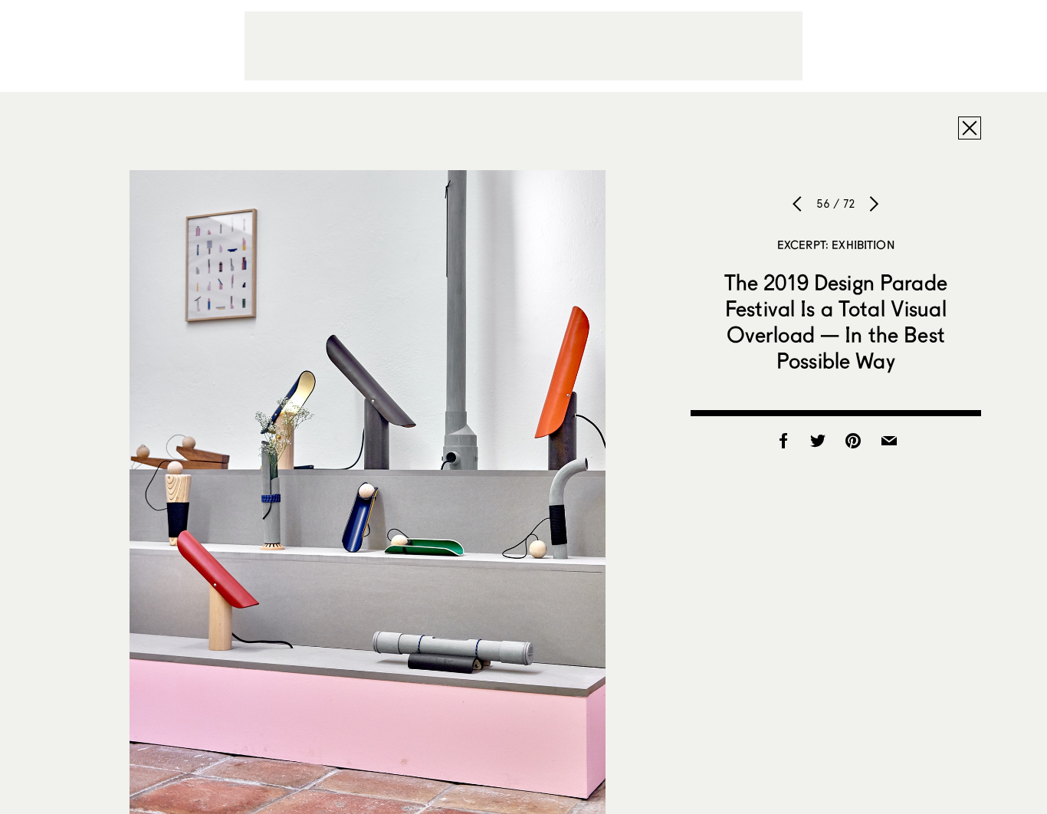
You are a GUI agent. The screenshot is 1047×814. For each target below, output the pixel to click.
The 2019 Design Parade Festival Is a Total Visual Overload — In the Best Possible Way (835, 321)
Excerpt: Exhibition (835, 244)
